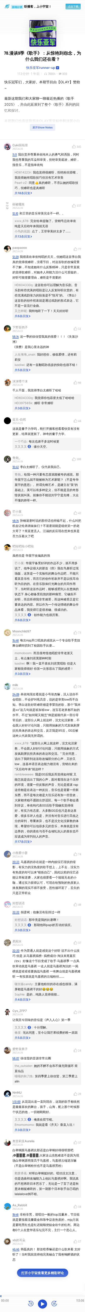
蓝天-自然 (19, 419)
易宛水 (17, 941)
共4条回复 (22, 999)
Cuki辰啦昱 (20, 145)
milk (15, 685)
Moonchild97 (21, 631)
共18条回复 (22, 193)
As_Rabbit (19, 1205)
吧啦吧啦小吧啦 (23, 546)
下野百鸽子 (20, 327)
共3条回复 (22, 408)
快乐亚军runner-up (40, 68)
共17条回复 (22, 841)
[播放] (42, 1304)
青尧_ (16, 458)
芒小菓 (17, 511)
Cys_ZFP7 (19, 1011)
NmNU (17, 1092)
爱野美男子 (20, 1049)
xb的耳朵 (18, 1240)
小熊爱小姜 (20, 853)
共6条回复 (22, 316)
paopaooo (19, 247)
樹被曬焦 (18, 204)
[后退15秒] (31, 1304)
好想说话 (18, 903)
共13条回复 (22, 236)
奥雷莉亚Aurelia (23, 1141)
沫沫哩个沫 (20, 381)
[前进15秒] (54, 1304)
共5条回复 (22, 370)
